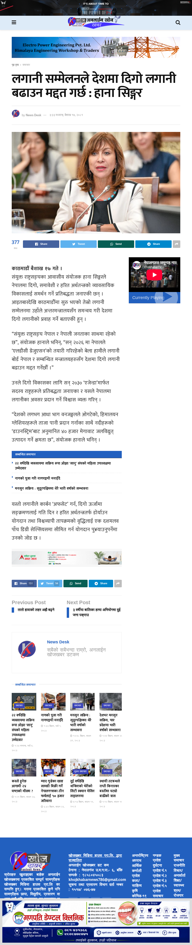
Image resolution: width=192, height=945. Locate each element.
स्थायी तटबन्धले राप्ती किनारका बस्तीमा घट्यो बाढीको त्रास (110, 788)
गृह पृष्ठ (15, 65)
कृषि (135, 891)
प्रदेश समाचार (158, 894)
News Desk (33, 115)
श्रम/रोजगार (178, 893)
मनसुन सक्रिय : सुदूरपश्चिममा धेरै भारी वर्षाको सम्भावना (51, 489)
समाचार (26, 65)
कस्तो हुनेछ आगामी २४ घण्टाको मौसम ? (22, 786)
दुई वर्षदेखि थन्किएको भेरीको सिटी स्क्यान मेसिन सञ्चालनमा (82, 788)
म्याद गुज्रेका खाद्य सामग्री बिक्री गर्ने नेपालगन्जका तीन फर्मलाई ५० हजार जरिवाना (52, 791)
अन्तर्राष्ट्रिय (140, 855)
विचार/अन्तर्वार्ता (179, 873)
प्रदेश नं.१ (160, 870)
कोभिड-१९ (139, 896)
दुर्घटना (157, 865)
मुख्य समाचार (80, 771)
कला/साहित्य (137, 883)
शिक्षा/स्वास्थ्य (179, 883)
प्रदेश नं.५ (160, 886)
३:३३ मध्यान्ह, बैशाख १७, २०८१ (66, 115)
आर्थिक (137, 866)
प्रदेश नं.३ (160, 881)
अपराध (136, 860)
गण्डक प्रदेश (157, 858)
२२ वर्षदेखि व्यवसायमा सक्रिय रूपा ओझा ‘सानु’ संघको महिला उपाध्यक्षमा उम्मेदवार (63, 466)
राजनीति (179, 865)
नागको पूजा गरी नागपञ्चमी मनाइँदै (37, 478)
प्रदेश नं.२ (160, 876)
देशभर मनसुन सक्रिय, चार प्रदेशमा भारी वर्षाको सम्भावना (110, 722)
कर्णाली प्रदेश (137, 874)
